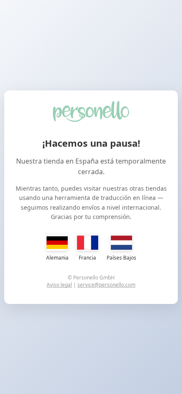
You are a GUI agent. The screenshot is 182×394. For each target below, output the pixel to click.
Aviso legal (59, 284)
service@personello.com (106, 284)
